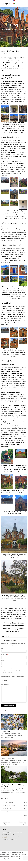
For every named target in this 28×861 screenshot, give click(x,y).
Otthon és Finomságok (9, 812)
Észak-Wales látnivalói (7, 758)
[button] (26, 4)
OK (7, 860)
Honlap (3, 660)
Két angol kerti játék (21, 823)
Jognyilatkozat (14, 836)
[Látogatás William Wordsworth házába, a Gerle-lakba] (14, 774)
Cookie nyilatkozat (6, 836)
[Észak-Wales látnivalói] (14, 748)
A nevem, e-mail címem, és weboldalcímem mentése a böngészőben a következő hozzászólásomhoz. (13, 670)
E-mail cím (4, 654)
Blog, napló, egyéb (8, 802)
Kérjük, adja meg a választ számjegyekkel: (12, 676)
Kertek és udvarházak (9, 805)
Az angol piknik (5, 731)
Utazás (5, 815)
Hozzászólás (5, 684)
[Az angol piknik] (14, 721)
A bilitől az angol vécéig (6, 823)
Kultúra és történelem (7, 54)
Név (2, 648)
